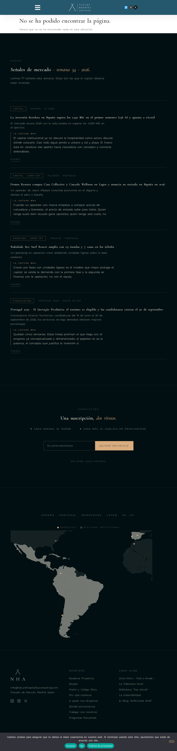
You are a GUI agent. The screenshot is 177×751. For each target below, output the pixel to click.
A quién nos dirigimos (83, 700)
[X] (25, 701)
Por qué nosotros (80, 695)
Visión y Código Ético (83, 689)
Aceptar (70, 745)
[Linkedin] (126, 7)
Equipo (73, 683)
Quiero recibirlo (114, 446)
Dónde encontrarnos (82, 706)
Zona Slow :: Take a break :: (137, 678)
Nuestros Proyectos (81, 678)
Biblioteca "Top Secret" (133, 689)
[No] (171, 741)
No (82, 745)
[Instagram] (131, 7)
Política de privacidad (100, 745)
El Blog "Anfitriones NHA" (135, 700)
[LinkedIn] (12, 701)
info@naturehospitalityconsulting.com (34, 687)
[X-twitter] (135, 7)
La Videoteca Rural (131, 683)
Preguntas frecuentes (82, 717)
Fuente (15, 159)
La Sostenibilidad (130, 695)
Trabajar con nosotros (83, 712)
